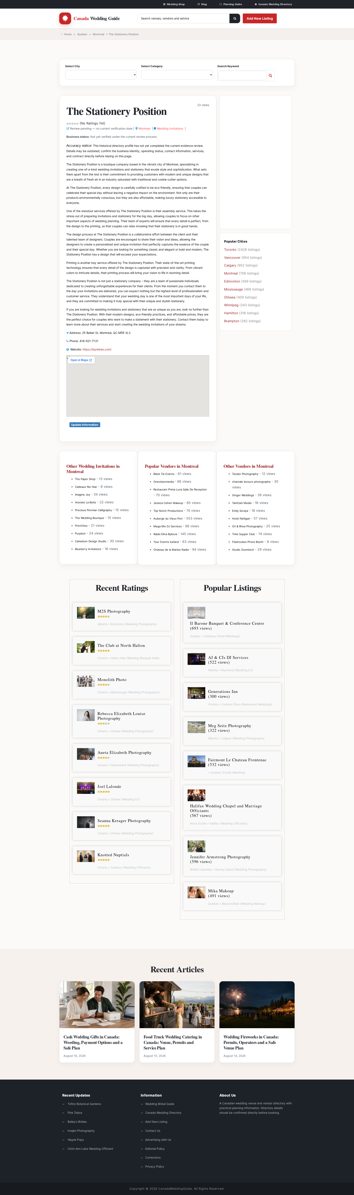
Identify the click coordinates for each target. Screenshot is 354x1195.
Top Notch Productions (168, 510)
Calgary (230, 265)
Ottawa (229, 297)
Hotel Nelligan (241, 518)
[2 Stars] (70, 123)
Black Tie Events (163, 474)
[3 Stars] (72, 123)
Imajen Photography (81, 1130)
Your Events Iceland (166, 541)
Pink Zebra (74, 1112)
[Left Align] (234, 18)
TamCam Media (241, 503)
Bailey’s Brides (77, 1121)
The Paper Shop (85, 479)
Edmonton (232, 281)
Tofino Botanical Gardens (84, 1104)
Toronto (230, 249)
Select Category (152, 66)
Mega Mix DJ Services (167, 526)
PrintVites (81, 525)
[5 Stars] (77, 123)
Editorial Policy (155, 1148)
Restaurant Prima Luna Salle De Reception (180, 489)
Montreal (98, 34)
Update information (84, 424)
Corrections (153, 1157)
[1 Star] (67, 123)
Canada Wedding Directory (275, 4)
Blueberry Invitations (88, 549)
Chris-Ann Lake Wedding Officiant (90, 1148)
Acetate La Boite (85, 502)
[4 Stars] (75, 123)
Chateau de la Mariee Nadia (171, 549)
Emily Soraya (240, 510)
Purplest (80, 533)
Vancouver (232, 257)
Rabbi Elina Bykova (165, 534)
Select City (72, 66)
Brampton (231, 321)
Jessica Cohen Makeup (168, 503)
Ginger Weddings (243, 495)
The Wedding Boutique (89, 518)
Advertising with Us (158, 1139)
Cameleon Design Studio (90, 541)
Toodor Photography (245, 474)
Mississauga (233, 289)
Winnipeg (231, 305)
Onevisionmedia (163, 481)
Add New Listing (260, 18)
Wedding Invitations (170, 128)
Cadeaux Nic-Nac (86, 486)
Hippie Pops (75, 1139)
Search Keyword (228, 66)
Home (67, 34)
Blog (204, 4)
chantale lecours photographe (251, 481)
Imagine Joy (82, 494)
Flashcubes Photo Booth (247, 541)
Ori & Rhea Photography (247, 526)
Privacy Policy (154, 1166)
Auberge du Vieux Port (168, 518)
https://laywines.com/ (97, 349)
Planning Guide (233, 4)
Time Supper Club (243, 534)
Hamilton (231, 313)
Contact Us (152, 1130)
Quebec (82, 34)
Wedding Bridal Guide (159, 1104)
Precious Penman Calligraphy (93, 510)
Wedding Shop (176, 4)
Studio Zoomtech (243, 549)
